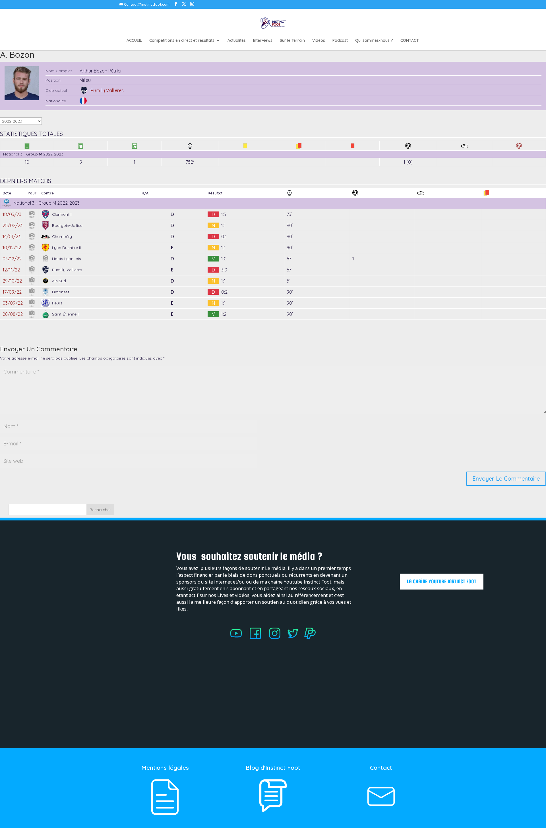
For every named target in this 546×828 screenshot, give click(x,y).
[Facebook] (255, 637)
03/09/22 (13, 303)
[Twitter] (295, 637)
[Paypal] (310, 637)
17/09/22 (12, 292)
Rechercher (100, 509)
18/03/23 (12, 214)
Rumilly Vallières (107, 90)
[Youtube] (236, 637)
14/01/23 (11, 236)
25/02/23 (12, 225)
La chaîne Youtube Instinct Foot (441, 581)
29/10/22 (12, 281)
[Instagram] (278, 637)
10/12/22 (12, 247)
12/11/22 (11, 270)
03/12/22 (12, 259)
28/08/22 (13, 314)
